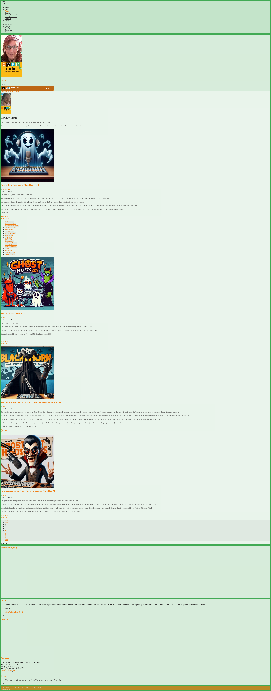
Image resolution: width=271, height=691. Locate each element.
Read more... (5, 216)
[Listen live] (3, 88)
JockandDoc (9, 235)
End (6, 540)
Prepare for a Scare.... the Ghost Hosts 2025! (20, 185)
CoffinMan (8, 239)
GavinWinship (10, 254)
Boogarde (8, 250)
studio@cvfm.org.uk (8, 670)
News (4, 318)
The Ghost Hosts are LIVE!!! (13, 313)
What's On (6, 189)
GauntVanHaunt (10, 227)
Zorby (7, 248)
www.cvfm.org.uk (7, 672)
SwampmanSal (10, 252)
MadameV (8, 237)
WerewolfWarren (11, 247)
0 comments (5, 218)
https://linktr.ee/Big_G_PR (14, 612)
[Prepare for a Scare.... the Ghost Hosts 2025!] (27, 181)
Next (6, 538)
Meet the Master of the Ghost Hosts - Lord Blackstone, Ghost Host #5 (31, 402)
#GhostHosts (9, 222)
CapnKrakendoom (11, 245)
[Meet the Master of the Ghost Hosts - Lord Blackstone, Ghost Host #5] (27, 398)
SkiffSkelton (9, 229)
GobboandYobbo (11, 243)
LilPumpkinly (9, 241)
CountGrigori (9, 231)
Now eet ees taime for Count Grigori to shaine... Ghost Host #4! (28, 491)
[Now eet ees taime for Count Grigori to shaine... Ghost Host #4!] (27, 487)
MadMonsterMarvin (12, 226)
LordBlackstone (10, 233)
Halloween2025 (10, 224)
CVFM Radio (5, 689)
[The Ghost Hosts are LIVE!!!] (27, 309)
